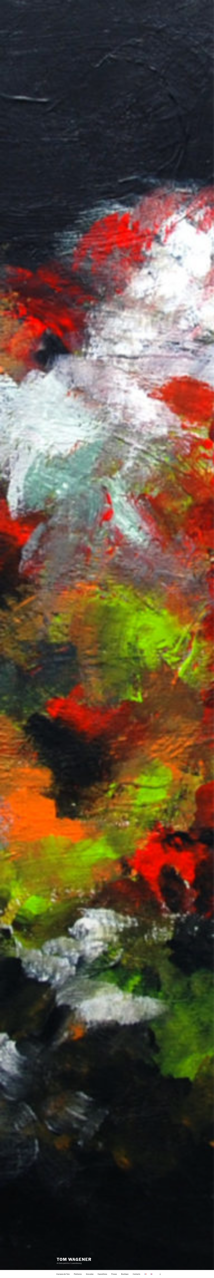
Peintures (78, 1274)
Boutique (125, 1274)
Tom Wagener (74, 1259)
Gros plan (90, 1274)
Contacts (136, 1274)
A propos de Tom (63, 1274)
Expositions (102, 1274)
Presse (114, 1274)
